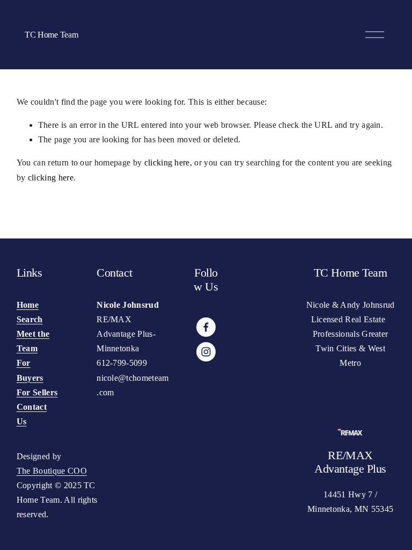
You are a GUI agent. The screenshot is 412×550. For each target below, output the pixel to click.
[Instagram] (206, 351)
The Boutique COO (52, 470)
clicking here (167, 162)
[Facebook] (206, 327)
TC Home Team (51, 34)
